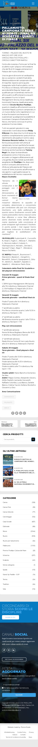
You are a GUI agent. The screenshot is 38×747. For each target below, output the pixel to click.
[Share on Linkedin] (20, 413)
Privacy (31, 732)
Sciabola (6, 560)
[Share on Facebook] (12, 413)
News (4, 24)
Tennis (5, 579)
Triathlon (6, 584)
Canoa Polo (7, 507)
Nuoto (5, 536)
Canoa (5, 502)
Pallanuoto (16, 24)
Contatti (23, 734)
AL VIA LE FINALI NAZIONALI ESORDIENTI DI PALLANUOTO (24, 484)
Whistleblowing (9, 732)
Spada (5, 570)
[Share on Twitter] (16, 413)
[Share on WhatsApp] (24, 413)
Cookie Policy (21, 732)
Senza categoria (8, 565)
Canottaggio (7, 517)
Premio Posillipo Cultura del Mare (14, 550)
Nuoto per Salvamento (11, 541)
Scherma (6, 555)
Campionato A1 (9, 396)
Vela (4, 589)
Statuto (14, 734)
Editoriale (6, 526)
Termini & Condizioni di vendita (16, 737)
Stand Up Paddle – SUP (11, 574)
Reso (30, 737)
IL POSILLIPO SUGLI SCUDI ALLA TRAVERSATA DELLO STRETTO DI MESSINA (24, 473)
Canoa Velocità (8, 512)
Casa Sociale (7, 522)
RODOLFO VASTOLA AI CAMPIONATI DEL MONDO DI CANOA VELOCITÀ (24, 461)
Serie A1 (6, 408)
